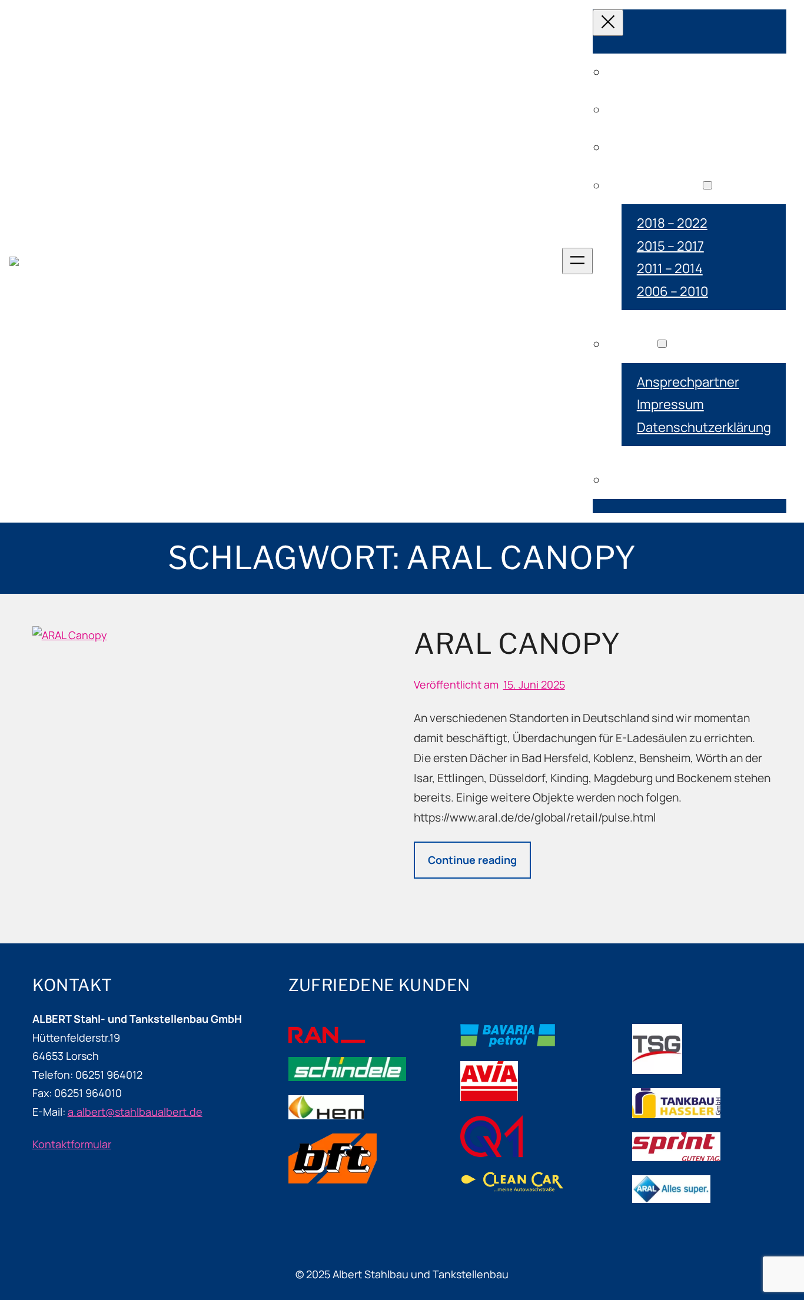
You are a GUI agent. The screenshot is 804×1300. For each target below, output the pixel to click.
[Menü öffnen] (577, 261)
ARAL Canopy (517, 644)
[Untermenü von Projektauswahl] (707, 185)
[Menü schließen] (608, 22)
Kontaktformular (71, 1144)
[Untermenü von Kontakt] (662, 344)
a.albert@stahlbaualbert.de (135, 1112)
